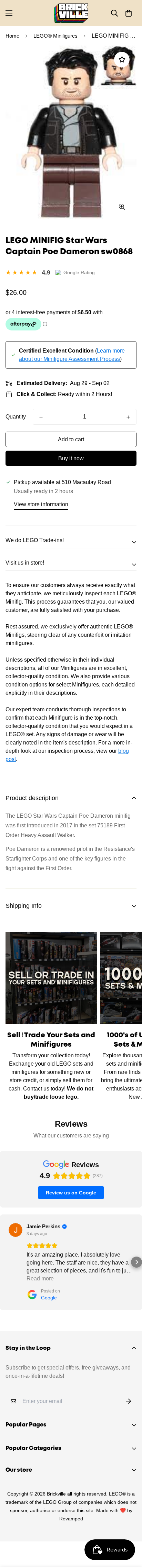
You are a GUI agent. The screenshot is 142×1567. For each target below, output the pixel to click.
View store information (41, 504)
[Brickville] (71, 13)
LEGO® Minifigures (55, 36)
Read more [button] (40, 1278)
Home (12, 36)
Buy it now (71, 458)
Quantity (16, 417)
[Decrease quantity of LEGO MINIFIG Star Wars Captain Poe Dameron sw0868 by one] (41, 417)
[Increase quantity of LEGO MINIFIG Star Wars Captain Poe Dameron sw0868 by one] (128, 417)
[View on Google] (15, 1230)
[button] (128, 13)
